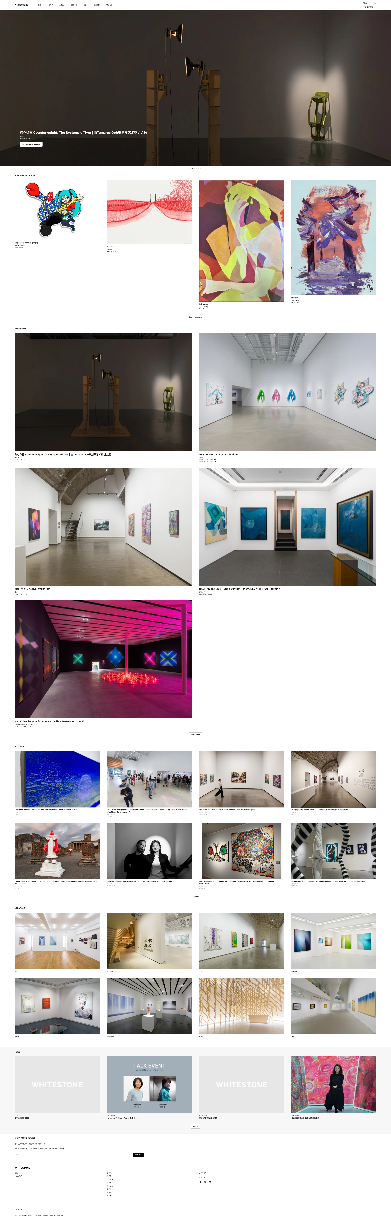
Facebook (200, 1181)
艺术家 (50, 5)
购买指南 (45, 1215)
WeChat (210, 1181)
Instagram (205, 1181)
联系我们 (109, 5)
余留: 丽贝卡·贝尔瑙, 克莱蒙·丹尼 (43, 133)
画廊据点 (97, 5)
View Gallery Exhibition (31, 144)
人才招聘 (202, 1173)
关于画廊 (110, 1186)
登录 (374, 3)
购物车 (365, 3)
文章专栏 (74, 5)
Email (17, 1155)
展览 (16, 1173)
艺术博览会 (18, 1176)
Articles (195, 896)
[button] (369, 7)
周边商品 (110, 1179)
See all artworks (195, 317)
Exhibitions (195, 735)
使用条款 (52, 1215)
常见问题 (38, 1215)
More (195, 1126)
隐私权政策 (60, 1215)
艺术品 (109, 1176)
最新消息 (110, 1189)
